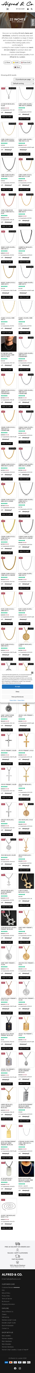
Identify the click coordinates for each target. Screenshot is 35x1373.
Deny (17, 691)
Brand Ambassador (8, 1325)
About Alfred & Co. (7, 1311)
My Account (20, 9)
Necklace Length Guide (9, 1320)
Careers (4, 1314)
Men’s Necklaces (7, 1341)
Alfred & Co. (12, 1274)
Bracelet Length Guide (8, 1323)
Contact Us (5, 1328)
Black (18, 67)
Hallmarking (5, 1317)
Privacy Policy (13, 700)
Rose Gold (26, 62)
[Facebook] (15, 1368)
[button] (32, 673)
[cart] (28, 9)
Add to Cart (7, 116)
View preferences (17, 697)
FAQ (3, 1290)
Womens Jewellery (7, 1338)
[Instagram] (20, 1368)
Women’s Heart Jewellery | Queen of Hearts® (15, 1349)
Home (13, 21)
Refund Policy (6, 1293)
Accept (17, 686)
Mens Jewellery (6, 1335)
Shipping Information (8, 1304)
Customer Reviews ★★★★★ (11, 1287)
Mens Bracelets (6, 1344)
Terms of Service (7, 1298)
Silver (8, 62)
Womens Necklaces (8, 1347)
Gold (16, 62)
